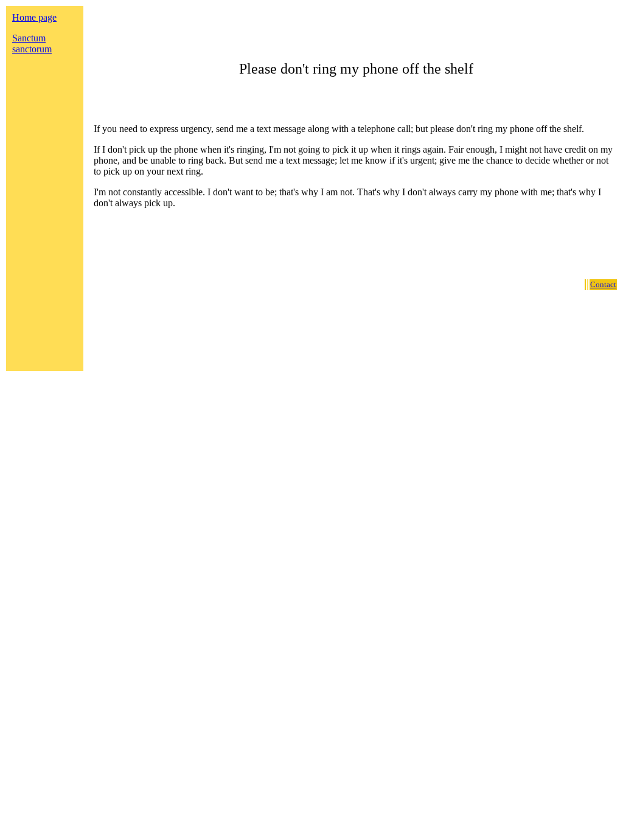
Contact (603, 284)
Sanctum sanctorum (32, 43)
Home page (34, 17)
